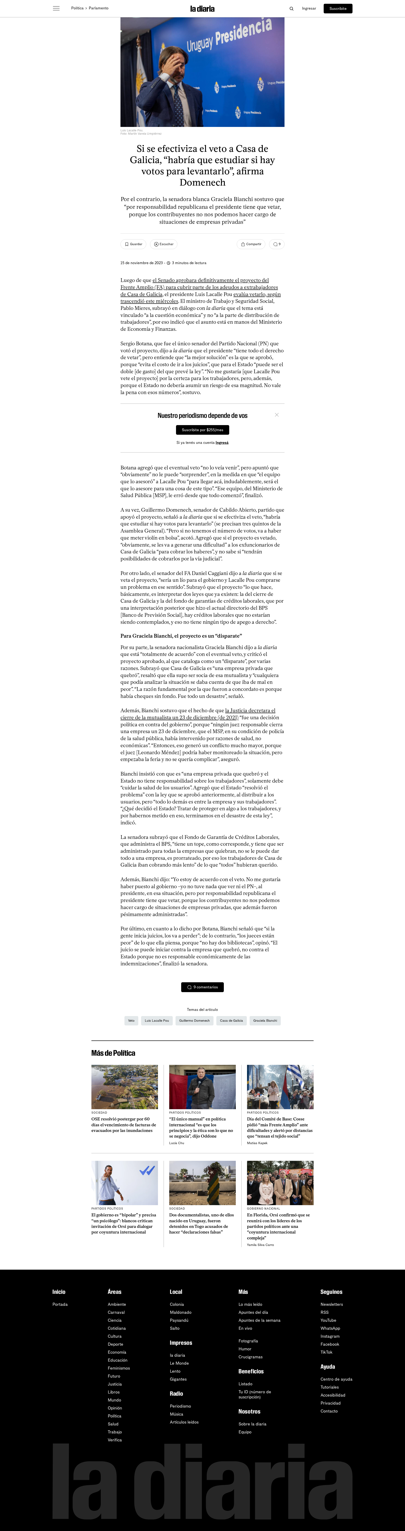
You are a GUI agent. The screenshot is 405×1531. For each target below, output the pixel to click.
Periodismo (180, 1406)
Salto (175, 1328)
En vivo (245, 1328)
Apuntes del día (253, 1312)
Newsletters (332, 1304)
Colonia (177, 1304)
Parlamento (99, 8)
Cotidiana (117, 1328)
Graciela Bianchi (265, 1021)
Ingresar (309, 8)
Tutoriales (330, 1387)
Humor (245, 1349)
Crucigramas (250, 1357)
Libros (114, 1392)
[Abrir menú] (56, 8)
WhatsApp (330, 1328)
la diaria (177, 1355)
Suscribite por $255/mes (202, 430)
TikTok (327, 1352)
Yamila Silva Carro (260, 1245)
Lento (175, 1371)
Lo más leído (250, 1304)
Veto (131, 1021)
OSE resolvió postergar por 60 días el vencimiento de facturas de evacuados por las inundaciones (123, 1124)
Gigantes (178, 1379)
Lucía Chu (176, 1143)
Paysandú (179, 1320)
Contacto (329, 1411)
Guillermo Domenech (194, 1021)
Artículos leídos (184, 1422)
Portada (60, 1304)
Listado (245, 1383)
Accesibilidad (333, 1395)
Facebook (330, 1344)
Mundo (114, 1400)
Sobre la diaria (252, 1424)
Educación (118, 1360)
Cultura (115, 1336)
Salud (113, 1424)
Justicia (115, 1384)
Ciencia (115, 1320)
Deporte (115, 1344)
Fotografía (248, 1341)
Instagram (330, 1336)
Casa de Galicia (231, 1021)
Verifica (115, 1440)
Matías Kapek (257, 1143)
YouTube (328, 1320)
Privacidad (331, 1403)
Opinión (115, 1408)
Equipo (245, 1432)
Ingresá (222, 442)
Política (77, 8)
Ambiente (117, 1304)
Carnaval (116, 1312)
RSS (325, 1312)
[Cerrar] (277, 415)
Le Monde (179, 1363)
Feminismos (119, 1368)
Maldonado (180, 1312)
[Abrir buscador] (291, 8)
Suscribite (338, 8)
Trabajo (115, 1432)
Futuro (114, 1376)
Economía (117, 1352)
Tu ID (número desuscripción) (255, 1394)
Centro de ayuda (336, 1379)
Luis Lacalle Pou (157, 1021)
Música (176, 1414)
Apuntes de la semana (260, 1320)
